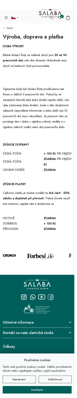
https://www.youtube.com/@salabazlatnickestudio (41, 297)
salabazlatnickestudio (23, 297)
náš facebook (50, 297)
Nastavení (19, 379)
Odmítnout (55, 379)
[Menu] (6, 17)
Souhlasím (37, 390)
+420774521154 (32, 297)
